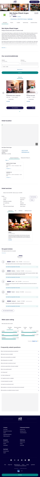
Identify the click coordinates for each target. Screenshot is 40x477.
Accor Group (5, 429)
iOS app (21, 443)
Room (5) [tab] (20, 77)
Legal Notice (33, 464)
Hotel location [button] (7, 121)
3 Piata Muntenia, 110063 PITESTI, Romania (18, 19)
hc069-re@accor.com (25, 152)
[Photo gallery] (20, 7)
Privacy (23, 464)
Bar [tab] (15, 210)
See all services (33, 196)
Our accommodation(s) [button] (10, 56)
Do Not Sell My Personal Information (20, 465)
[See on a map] (20, 135)
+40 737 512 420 (25, 150)
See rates (20, 474)
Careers (4, 432)
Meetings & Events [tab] (28, 210)
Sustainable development (7, 434)
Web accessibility (6, 441)
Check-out (23, 61)
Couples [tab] (30, 328)
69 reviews (19, 16)
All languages (5, 445)
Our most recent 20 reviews (8, 310)
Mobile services (22, 441)
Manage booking (6, 451)
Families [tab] (25, 328)
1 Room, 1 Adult (5, 66)
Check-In (4, 61)
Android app (22, 445)
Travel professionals (23, 432)
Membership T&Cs (17, 464)
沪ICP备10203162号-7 (23, 468)
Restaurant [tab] (10, 210)
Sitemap (4, 443)
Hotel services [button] (7, 188)
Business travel (22, 429)
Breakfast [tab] (20, 210)
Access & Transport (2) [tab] (14, 157)
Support (4, 452)
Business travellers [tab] (17, 328)
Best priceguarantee (36, 13)
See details (10, 239)
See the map (30, 19)
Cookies (27, 464)
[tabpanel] (20, 96)
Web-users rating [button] (8, 319)
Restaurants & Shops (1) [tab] (25, 157)
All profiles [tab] (10, 328)
